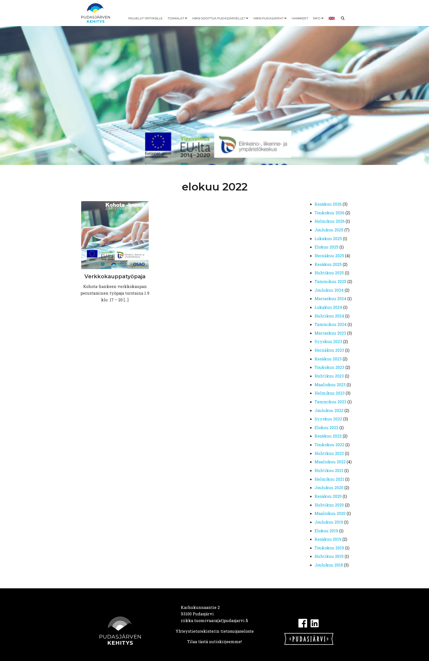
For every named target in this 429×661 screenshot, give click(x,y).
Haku (343, 18)
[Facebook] (303, 622)
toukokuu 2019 (329, 547)
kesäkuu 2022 (328, 436)
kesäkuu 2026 (328, 204)
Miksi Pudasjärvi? (268, 18)
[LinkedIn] (315, 622)
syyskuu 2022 (328, 418)
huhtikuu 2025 (329, 272)
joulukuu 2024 (329, 290)
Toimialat (176, 18)
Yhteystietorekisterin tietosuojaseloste (215, 631)
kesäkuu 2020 (328, 496)
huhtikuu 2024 (329, 315)
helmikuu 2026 (330, 221)
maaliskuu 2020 (330, 513)
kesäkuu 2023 (328, 358)
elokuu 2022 (326, 427)
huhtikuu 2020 (329, 504)
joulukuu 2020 (329, 487)
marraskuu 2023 (330, 333)
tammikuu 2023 (330, 401)
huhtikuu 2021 (329, 470)
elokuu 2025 (326, 247)
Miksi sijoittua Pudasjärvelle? (218, 18)
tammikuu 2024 (331, 324)
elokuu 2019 (326, 530)
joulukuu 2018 (329, 564)
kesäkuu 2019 (328, 539)
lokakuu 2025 (328, 238)
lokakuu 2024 (328, 307)
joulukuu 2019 (329, 522)
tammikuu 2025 (330, 281)
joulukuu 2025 (329, 229)
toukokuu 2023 (329, 367)
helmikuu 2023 (330, 393)
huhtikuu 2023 (329, 375)
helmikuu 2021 (329, 479)
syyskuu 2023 (328, 341)
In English (332, 18)
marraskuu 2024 (330, 298)
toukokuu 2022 (329, 444)
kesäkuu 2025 (328, 264)
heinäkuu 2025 (329, 255)
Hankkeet (300, 18)
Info (317, 18)
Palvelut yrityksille (145, 18)
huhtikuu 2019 (329, 556)
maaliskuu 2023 (330, 384)
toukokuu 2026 (329, 212)
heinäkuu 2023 (329, 350)
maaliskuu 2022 (330, 461)
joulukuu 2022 (329, 410)
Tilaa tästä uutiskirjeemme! (214, 641)
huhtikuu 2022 (329, 453)
